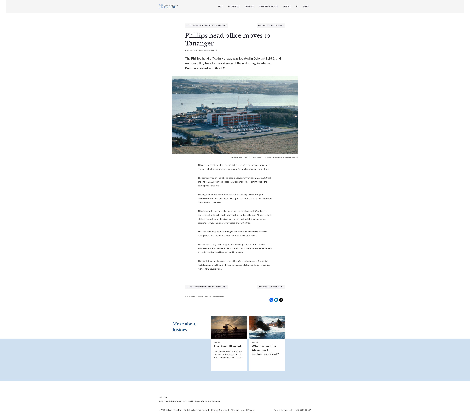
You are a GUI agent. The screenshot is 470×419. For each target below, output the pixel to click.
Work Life (249, 6)
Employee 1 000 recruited (270, 25)
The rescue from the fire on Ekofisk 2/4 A (207, 25)
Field (220, 6)
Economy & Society (268, 6)
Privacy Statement (220, 410)
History (287, 6)
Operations (233, 6)
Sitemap (235, 410)
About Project (247, 410)
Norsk (306, 6)
